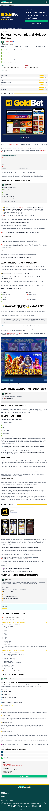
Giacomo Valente (9, 41)
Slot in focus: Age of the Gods (14, 333)
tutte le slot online (22, 207)
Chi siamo (3, 792)
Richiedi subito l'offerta (24, 776)
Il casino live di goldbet (11, 28)
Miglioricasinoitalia (4, 5)
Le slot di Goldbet (3, 28)
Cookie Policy (3, 796)
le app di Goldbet (8, 239)
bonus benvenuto (21, 329)
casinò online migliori (14, 144)
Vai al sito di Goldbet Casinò (36, 23)
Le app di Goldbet (19, 28)
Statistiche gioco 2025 (5, 793)
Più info (36, 21)
